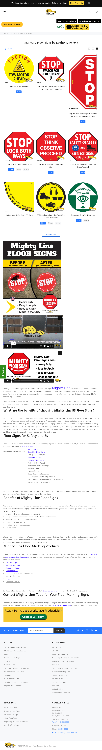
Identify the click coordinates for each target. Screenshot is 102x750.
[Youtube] (96, 630)
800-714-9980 (63, 729)
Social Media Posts (11, 678)
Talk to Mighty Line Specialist (15, 647)
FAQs (6, 654)
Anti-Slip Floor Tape (11, 725)
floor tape (93, 554)
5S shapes (9, 579)
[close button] (89, 3)
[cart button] (97, 12)
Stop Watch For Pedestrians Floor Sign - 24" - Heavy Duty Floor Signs (51, 88)
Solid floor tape (11, 562)
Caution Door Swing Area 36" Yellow (19, 215)
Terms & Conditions (59, 682)
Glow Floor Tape (10, 718)
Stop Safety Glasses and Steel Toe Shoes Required (83, 166)
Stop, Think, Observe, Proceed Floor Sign (51, 166)
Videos (7, 661)
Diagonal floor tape (13, 565)
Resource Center (10, 665)
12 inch (11, 169)
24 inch (82, 121)
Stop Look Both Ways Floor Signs (19, 164)
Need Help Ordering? (60, 654)
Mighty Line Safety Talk (13, 685)
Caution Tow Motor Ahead (19, 86)
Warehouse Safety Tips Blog (63, 671)
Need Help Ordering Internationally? (65, 658)
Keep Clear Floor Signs (36, 452)
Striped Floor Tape (11, 714)
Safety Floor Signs (35, 457)
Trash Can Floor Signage (37, 460)
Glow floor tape (12, 570)
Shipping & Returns (59, 675)
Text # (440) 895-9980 (60, 722)
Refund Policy (57, 689)
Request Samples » (67, 21)
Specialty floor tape (13, 576)
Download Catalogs (12, 658)
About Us (55, 651)
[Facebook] (78, 630)
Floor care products (13, 581)
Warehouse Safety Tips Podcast (16, 682)
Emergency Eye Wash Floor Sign (83, 215)
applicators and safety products (17, 557)
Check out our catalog (51, 591)
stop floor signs (27, 446)
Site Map (55, 685)
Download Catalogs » (89, 21)
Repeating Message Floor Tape (16, 721)
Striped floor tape (12, 568)
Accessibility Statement (61, 692)
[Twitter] (82, 630)
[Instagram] (87, 630)
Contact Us (56, 647)
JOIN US (59, 630)
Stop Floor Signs (34, 449)
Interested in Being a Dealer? (63, 661)
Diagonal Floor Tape (12, 711)
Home (6, 33)
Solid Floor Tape (10, 707)
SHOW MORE (51, 234)
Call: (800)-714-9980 (12, 24)
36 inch (50, 172)
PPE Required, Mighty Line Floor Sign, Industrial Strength (51, 216)
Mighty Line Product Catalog (15, 651)
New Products (76, 3)
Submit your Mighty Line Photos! (64, 668)
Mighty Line (61, 388)
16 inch (19, 91)
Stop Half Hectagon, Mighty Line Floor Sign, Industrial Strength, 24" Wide (83, 115)
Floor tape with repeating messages (19, 573)
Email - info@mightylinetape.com (64, 732)
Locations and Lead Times (14, 671)
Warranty (7, 675)
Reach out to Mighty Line (61, 605)
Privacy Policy (57, 678)
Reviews (55, 665)
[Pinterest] (91, 630)
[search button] (90, 12)
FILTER (10, 48)
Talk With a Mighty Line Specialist (16, 668)
